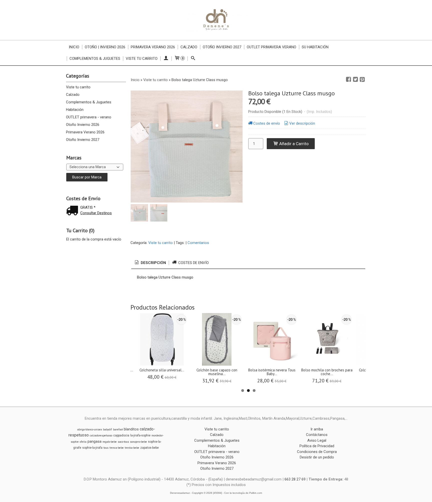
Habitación (75, 109)
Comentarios (198, 242)
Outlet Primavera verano (271, 47)
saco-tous (123, 441)
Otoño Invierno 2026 (82, 124)
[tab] (150, 263)
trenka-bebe (132, 447)
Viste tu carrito (142, 58)
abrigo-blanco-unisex (89, 429)
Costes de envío (266, 123)
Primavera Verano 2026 (153, 47)
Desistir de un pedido (317, 457)
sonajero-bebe (138, 441)
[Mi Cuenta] (166, 58)
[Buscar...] (193, 58)
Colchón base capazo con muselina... (216, 372)
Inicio (74, 47)
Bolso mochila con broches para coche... (326, 372)
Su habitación (315, 47)
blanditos (131, 429)
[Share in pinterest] (362, 79)
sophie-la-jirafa (92, 447)
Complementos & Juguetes (95, 58)
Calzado (188, 47)
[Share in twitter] (355, 79)
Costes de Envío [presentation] (193, 263)
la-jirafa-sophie (140, 435)
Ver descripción (302, 123)
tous (106, 447)
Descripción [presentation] (153, 263)
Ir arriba (316, 429)
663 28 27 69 (295, 479)
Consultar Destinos (96, 213)
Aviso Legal (316, 440)
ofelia (83, 441)
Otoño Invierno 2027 (222, 47)
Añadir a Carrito (293, 143)
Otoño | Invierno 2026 (105, 47)
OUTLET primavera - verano (88, 117)
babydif (107, 429)
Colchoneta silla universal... (162, 370)
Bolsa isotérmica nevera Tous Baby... (272, 372)
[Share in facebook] (348, 79)
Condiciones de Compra (317, 451)
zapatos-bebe (149, 447)
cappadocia (121, 435)
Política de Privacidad (317, 446)
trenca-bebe (117, 447)
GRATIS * (88, 207)
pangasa (95, 441)
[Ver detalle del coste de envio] (73, 211)
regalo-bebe (109, 441)
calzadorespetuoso (101, 435)
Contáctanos (317, 434)
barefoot (118, 429)
